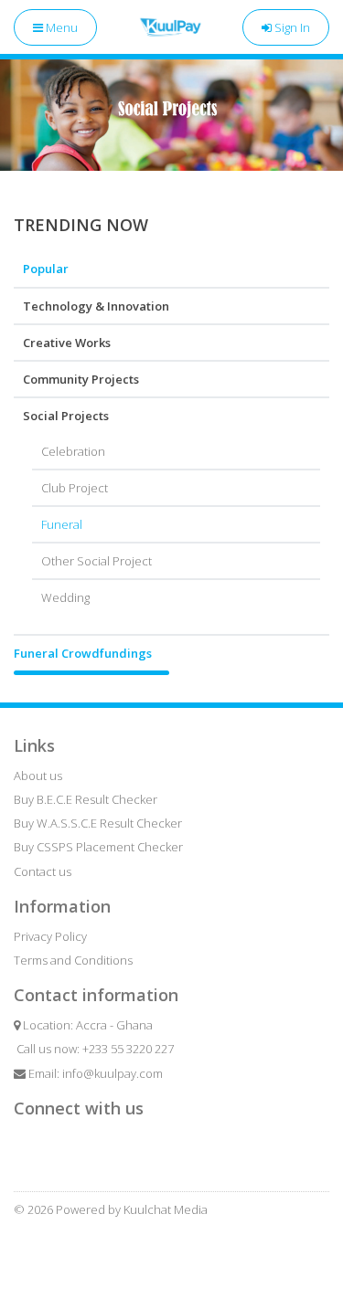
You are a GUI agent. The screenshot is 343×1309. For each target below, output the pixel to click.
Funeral (61, 524)
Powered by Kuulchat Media (132, 1209)
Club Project (74, 488)
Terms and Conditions (73, 960)
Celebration (73, 451)
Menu (60, 27)
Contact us (42, 871)
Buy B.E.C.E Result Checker (85, 799)
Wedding (65, 597)
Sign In (291, 27)
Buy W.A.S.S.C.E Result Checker (98, 823)
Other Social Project (96, 561)
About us (38, 775)
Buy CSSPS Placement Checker (98, 847)
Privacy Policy (50, 936)
